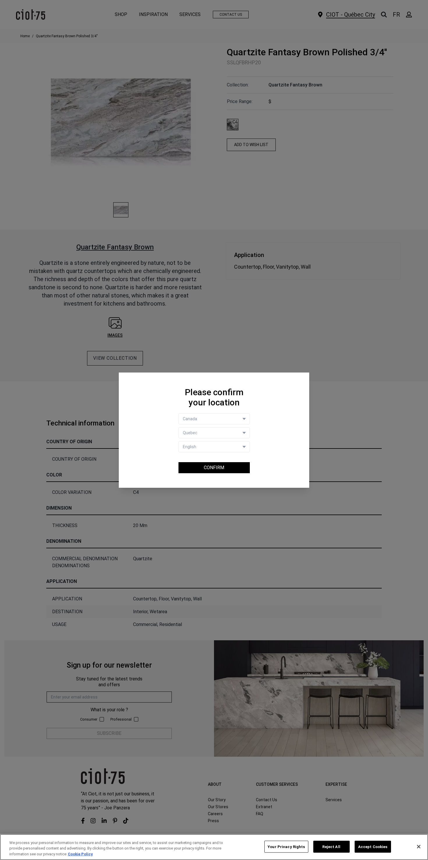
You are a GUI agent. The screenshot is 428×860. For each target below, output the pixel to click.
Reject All (331, 846)
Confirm (214, 467)
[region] (214, 847)
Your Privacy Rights (286, 846)
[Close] (418, 846)
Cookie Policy (80, 854)
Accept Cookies (373, 846)
